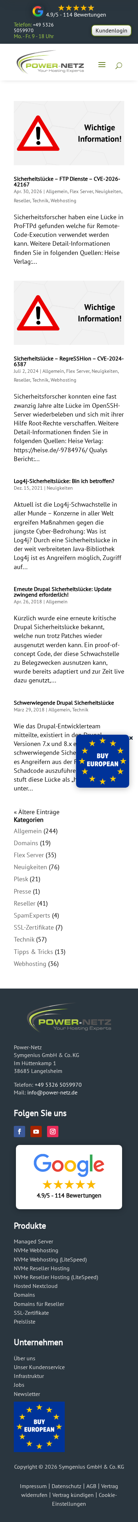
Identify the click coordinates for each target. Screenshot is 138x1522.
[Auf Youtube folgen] (36, 1131)
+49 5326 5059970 (58, 1084)
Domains (26, 843)
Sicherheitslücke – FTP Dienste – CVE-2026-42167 (67, 181)
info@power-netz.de (52, 1092)
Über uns (24, 1358)
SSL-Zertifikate (34, 927)
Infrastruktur (29, 1375)
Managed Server (33, 1241)
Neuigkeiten (108, 191)
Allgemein (57, 191)
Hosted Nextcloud (36, 1285)
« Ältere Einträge (36, 812)
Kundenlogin (111, 30)
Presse (22, 891)
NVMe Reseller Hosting (42, 1268)
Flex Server (81, 191)
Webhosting (63, 200)
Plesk (21, 879)
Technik (40, 200)
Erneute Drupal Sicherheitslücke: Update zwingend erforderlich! (62, 591)
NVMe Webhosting (36, 1250)
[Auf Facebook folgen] (19, 1131)
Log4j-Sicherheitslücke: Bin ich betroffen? (64, 480)
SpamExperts (32, 915)
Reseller (22, 200)
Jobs (19, 1384)
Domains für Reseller (39, 1303)
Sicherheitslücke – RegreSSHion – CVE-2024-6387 (69, 361)
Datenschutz (66, 1486)
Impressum (33, 1486)
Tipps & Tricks (33, 952)
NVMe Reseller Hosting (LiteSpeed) (56, 1277)
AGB (91, 1486)
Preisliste (24, 1321)
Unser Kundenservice (39, 1367)
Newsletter (27, 1393)
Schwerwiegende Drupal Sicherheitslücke (64, 702)
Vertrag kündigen (73, 1494)
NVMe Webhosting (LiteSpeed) (50, 1259)
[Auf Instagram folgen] (52, 1131)
